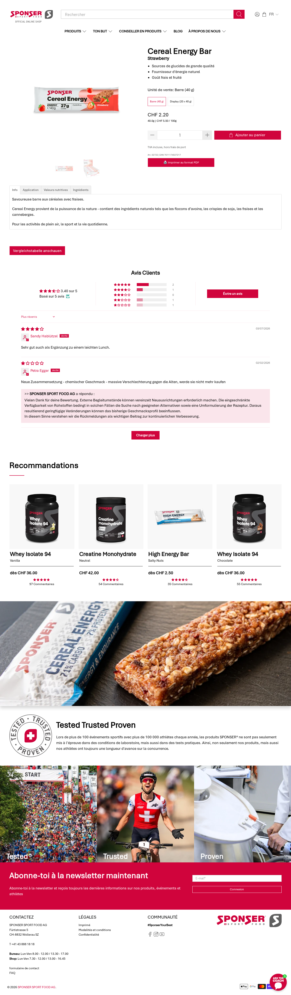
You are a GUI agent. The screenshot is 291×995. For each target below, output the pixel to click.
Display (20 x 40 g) (181, 101)
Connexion (237, 889)
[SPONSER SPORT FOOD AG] (31, 14)
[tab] (14, 190)
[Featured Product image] (41, 516)
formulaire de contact (24, 968)
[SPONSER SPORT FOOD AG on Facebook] (150, 935)
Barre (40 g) (157, 101)
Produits (73, 31)
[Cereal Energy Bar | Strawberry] (76, 100)
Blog (178, 31)
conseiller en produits (140, 31)
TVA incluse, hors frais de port (167, 147)
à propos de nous (204, 31)
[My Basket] (264, 14)
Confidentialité (89, 934)
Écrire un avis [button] (232, 294)
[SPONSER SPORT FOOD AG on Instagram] (156, 935)
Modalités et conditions (95, 930)
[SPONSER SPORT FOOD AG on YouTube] (162, 935)
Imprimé (84, 925)
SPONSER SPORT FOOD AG (36, 987)
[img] (32, 329)
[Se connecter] (257, 14)
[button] (274, 14)
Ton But (100, 31)
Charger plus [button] (145, 435)
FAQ (12, 973)
